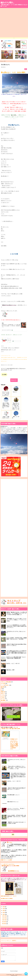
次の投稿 (4, 374)
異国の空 (3, 691)
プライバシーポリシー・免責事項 (8, 940)
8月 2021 (4, 923)
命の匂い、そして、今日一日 (12, 663)
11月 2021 (4, 918)
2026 (4, 906)
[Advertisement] (14, 23)
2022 (4, 912)
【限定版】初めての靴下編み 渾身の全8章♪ (10, 728)
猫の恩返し (3, 700)
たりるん (10, 842)
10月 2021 (4, 919)
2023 (4, 910)
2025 (4, 908)
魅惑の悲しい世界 (10, 669)
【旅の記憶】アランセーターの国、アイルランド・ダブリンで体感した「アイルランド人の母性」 (16, 620)
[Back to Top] (26, 973)
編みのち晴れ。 (8, 2)
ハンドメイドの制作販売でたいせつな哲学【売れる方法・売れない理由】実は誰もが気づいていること (16, 626)
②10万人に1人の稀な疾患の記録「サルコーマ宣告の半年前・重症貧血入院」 (16, 658)
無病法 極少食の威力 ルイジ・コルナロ (8, 896)
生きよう (3, 693)
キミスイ (3, 698)
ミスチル (3, 695)
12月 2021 (4, 916)
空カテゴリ (14, 380)
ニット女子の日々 (5, 685)
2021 (4, 914)
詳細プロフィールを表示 (6, 859)
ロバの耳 (3, 683)
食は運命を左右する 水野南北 (7, 898)
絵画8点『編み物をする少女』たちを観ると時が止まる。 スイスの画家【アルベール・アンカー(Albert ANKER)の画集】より (16, 613)
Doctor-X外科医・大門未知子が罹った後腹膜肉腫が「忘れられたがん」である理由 (16, 638)
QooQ (16, 975)
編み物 (2, 686)
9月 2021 (4, 921)
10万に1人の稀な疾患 (6, 681)
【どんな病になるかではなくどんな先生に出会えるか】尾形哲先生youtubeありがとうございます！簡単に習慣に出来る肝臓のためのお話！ (16, 652)
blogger (3, 696)
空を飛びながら (4, 426)
